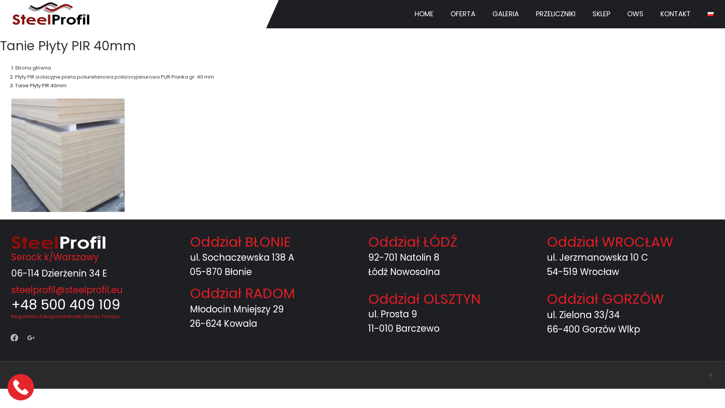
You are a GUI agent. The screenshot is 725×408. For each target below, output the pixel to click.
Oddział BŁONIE (240, 242)
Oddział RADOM (242, 293)
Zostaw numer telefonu (21, 387)
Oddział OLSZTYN (424, 299)
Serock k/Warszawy (55, 257)
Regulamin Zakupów (36, 316)
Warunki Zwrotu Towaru (91, 316)
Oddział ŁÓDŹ (412, 242)
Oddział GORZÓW (605, 299)
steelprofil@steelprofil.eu (67, 290)
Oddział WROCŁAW (610, 242)
